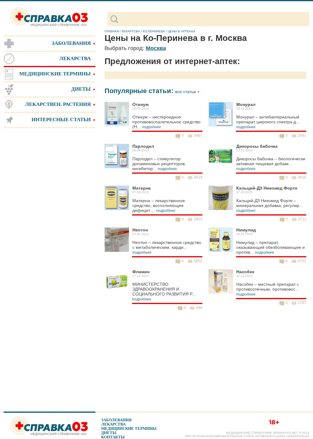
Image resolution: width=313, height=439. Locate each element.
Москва (156, 48)
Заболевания (116, 420)
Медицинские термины (128, 428)
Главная (112, 31)
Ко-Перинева (154, 31)
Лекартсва (130, 31)
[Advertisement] (49, 225)
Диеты (108, 432)
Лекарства (113, 424)
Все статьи (186, 91)
